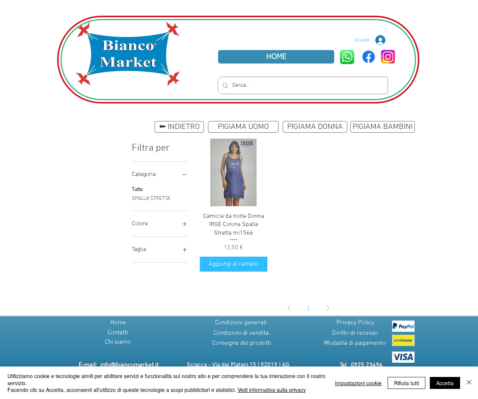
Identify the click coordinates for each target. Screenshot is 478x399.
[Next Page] (327, 308)
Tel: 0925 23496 (360, 365)
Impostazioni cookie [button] (358, 383)
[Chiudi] (469, 382)
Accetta (445, 383)
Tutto (137, 189)
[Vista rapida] (233, 172)
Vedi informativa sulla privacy (272, 389)
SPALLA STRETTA (151, 198)
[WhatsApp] (347, 57)
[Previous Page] (289, 308)
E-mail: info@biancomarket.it (118, 365)
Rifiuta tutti (406, 383)
